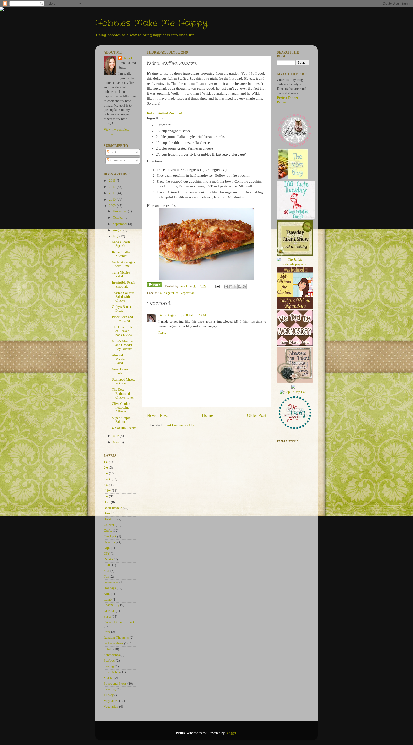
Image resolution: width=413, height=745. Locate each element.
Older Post (256, 415)
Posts (113, 152)
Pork (107, 632)
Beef (107, 502)
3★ (106, 473)
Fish (106, 571)
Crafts (108, 530)
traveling (110, 689)
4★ (160, 293)
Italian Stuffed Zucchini (164, 113)
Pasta (107, 616)
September (120, 224)
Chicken (109, 525)
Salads (108, 649)
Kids (107, 594)
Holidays (110, 588)
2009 (113, 206)
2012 (113, 187)
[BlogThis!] (230, 286)
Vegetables (171, 293)
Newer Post (157, 415)
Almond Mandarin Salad (120, 359)
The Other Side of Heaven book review (122, 331)
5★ (106, 496)
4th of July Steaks (124, 428)
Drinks (108, 559)
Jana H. (129, 58)
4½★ (107, 490)
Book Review (113, 508)
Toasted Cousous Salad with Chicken (123, 296)
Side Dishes (112, 672)
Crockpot (110, 536)
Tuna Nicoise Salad (121, 274)
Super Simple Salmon (121, 419)
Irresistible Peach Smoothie (123, 284)
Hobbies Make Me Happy (151, 23)
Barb (162, 315)
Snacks (108, 678)
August (118, 230)
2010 (113, 199)
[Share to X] (235, 286)
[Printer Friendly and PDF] (154, 285)
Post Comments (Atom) (181, 425)
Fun (106, 576)
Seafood (109, 660)
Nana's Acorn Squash (121, 244)
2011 (113, 193)
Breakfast (110, 519)
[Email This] (226, 286)
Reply (162, 332)
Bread (108, 513)
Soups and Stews (115, 683)
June (116, 436)
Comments (117, 160)
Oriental (109, 611)
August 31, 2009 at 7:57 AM (186, 315)
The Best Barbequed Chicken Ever (123, 393)
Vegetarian (187, 293)
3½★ (107, 479)
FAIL (107, 565)
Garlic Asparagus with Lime (123, 264)
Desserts (109, 542)
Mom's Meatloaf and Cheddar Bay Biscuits (123, 345)
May (116, 442)
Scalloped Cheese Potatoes (123, 381)
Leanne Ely (111, 605)
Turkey (109, 695)
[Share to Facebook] (239, 286)
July (116, 236)
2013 (113, 180)
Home (207, 415)
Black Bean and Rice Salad (122, 319)
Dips (107, 548)
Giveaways (111, 582)
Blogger (231, 733)
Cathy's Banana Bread (122, 308)
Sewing (109, 666)
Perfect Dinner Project (119, 622)
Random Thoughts (116, 637)
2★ (106, 467)
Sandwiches (112, 655)
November (120, 211)
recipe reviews (113, 643)
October (119, 217)
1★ (106, 462)
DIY (107, 553)
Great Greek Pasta (120, 371)
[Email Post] (217, 286)
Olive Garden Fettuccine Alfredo (121, 407)
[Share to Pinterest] (244, 286)
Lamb (108, 599)
